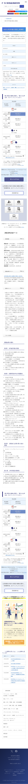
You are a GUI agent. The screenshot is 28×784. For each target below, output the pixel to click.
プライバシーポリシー (8, 770)
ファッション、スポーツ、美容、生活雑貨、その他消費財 (10, 694)
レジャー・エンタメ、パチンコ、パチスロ (12, 730)
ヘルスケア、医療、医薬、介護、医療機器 (12, 705)
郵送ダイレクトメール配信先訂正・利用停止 (15, 771)
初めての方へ (12, 11)
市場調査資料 (9, 18)
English (11, 9)
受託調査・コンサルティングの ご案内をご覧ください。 (14, 642)
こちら (10, 75)
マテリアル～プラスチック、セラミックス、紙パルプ (9, 719)
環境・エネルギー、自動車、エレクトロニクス (13, 715)
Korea (17, 9)
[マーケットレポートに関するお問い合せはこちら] (9, 203)
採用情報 (14, 775)
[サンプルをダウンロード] (18, 210)
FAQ (13, 773)
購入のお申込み (14, 179)
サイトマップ (23, 9)
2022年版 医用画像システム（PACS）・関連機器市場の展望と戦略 (18, 674)
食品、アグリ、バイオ (8, 698)
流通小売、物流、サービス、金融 (10, 708)
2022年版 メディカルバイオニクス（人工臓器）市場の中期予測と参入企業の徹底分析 (18, 668)
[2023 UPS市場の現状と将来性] (9, 210)
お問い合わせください (10, 157)
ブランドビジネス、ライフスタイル (11, 712)
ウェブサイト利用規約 (20, 770)
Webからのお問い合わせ (15, 763)
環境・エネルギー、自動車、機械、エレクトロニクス (14, 87)
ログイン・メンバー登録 (22, 11)
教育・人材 (5, 727)
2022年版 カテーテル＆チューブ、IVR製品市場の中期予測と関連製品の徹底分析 (18, 681)
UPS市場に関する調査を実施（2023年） (13, 276)
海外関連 (5, 736)
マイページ (11, 13)
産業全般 (5, 733)
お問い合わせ (23, 13)
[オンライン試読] (14, 217)
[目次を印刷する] (18, 203)
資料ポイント (14, 288)
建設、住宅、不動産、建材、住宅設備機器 (12, 702)
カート (17, 13)
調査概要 (14, 239)
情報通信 (5, 89)
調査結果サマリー (14, 271)
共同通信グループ (20, 773)
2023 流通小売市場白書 (15, 663)
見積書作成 (14, 193)
